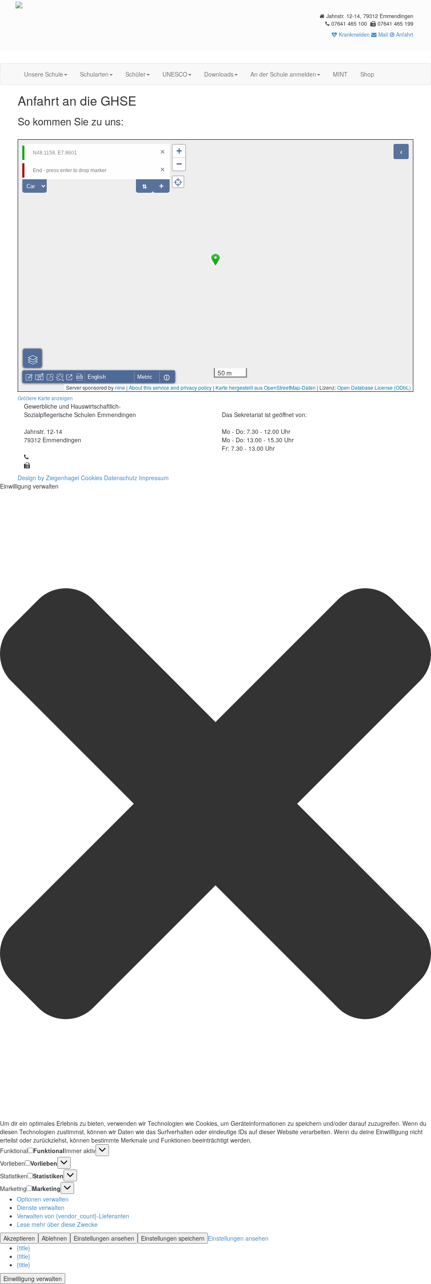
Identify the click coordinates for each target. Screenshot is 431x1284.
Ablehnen (54, 1238)
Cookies (91, 477)
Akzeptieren (19, 1238)
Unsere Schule (43, 74)
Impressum (154, 477)
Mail (382, 34)
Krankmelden (353, 34)
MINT (340, 74)
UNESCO (174, 74)
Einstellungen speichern (173, 1238)
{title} (23, 1248)
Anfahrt (403, 34)
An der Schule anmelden (283, 74)
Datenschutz (120, 477)
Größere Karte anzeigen (45, 397)
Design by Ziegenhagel (48, 477)
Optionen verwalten (43, 1199)
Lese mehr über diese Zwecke (57, 1224)
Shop (367, 74)
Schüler (135, 74)
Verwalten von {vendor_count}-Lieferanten (73, 1216)
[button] (215, 804)
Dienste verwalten (40, 1207)
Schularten (94, 74)
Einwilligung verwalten (32, 1278)
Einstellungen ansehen (104, 1238)
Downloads (219, 74)
